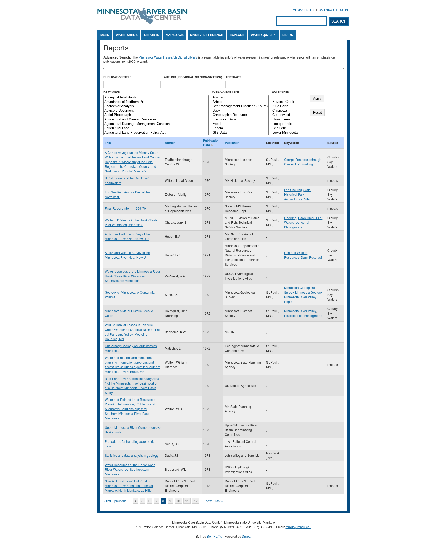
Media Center (303, 10)
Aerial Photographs (296, 224)
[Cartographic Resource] (240, 115)
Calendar (326, 10)
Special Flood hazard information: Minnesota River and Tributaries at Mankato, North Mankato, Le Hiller (129, 485)
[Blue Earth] (289, 106)
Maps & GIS (175, 35)
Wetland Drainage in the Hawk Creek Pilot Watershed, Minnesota (131, 222)
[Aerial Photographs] (156, 115)
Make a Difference (206, 35)
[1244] (289, 97)
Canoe (289, 164)
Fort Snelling (304, 164)
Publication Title (117, 77)
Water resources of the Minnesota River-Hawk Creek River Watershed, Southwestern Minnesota (133, 276)
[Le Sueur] (289, 128)
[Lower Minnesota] (289, 133)
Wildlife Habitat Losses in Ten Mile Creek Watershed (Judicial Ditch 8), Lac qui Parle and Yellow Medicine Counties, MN (132, 332)
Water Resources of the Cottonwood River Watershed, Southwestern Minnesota (130, 469)
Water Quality (263, 35)
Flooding (290, 217)
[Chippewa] (289, 110)
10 (178, 500)
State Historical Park (297, 192)
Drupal (246, 536)
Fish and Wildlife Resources (295, 254)
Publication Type (225, 91)
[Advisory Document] (156, 110)
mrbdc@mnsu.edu (298, 527)
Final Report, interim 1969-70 (125, 208)
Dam (304, 257)
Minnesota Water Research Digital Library (168, 57)
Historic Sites (293, 315)
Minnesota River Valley (300, 311)
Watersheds (127, 35)
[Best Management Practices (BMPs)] (240, 106)
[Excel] (240, 124)
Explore (237, 35)
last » (219, 500)
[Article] (240, 102)
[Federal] (240, 128)
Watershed (280, 91)
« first (107, 500)
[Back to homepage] (142, 23)
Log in (343, 10)
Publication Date (211, 142)
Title (108, 142)
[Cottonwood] (289, 115)
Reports (151, 35)
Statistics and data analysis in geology (131, 455)
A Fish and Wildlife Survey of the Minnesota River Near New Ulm (127, 236)
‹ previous (119, 500)
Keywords (111, 91)
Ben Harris (214, 536)
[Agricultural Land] (156, 128)
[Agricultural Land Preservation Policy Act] (156, 133)
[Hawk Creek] (289, 119)
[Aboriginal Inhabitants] (156, 97)
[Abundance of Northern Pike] (156, 102)
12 (196, 500)
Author (170, 142)
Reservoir (316, 257)
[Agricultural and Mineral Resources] (156, 119)
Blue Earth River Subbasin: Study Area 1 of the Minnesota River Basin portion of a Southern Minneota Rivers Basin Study (132, 385)
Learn (287, 35)
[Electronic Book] (240, 119)
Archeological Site (297, 199)
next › (209, 500)
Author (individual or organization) (193, 77)
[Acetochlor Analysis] (156, 106)
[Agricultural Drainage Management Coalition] (156, 124)
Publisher (232, 142)
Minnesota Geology (308, 292)
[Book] (240, 110)
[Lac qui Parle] (289, 124)
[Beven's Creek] (289, 102)
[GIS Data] (240, 133)
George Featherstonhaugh (302, 159)
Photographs (313, 315)
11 (187, 500)
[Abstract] (240, 97)
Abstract (233, 77)
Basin (104, 35)
